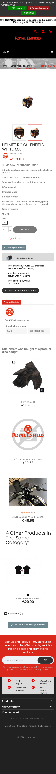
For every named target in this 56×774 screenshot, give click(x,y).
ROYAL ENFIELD (16, 153)
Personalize (28, 13)
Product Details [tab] (11, 302)
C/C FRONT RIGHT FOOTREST (28, 459)
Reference (10, 320)
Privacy (36, 718)
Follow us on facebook (40, 726)
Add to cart (24, 229)
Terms (43, 718)
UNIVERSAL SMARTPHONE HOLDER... (28, 517)
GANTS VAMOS (28, 402)
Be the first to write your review (30, 624)
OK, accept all (18, 8)
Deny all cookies (39, 8)
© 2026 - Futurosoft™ (28, 737)
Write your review (16, 247)
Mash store (10, 726)
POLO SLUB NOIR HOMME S (28, 598)
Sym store (22, 726)
